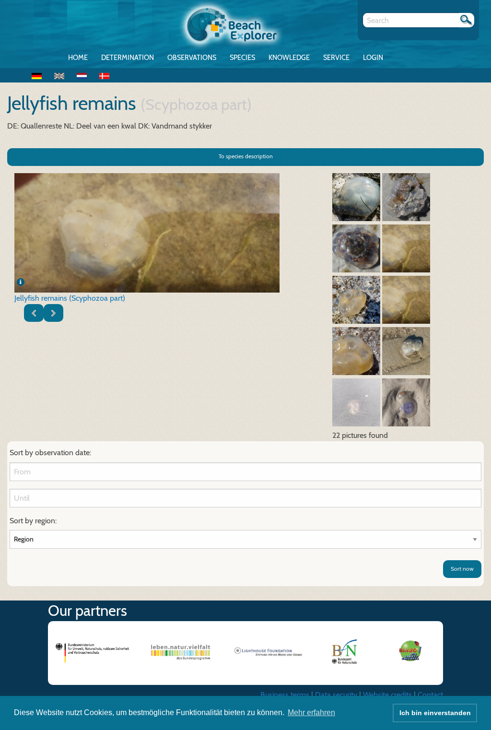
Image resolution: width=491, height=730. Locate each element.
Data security (336, 694)
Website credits (387, 694)
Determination (127, 57)
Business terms (284, 694)
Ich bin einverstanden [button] (435, 713)
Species (242, 57)
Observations (191, 57)
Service (336, 57)
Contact (430, 694)
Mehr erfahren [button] (311, 712)
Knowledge (289, 57)
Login (373, 57)
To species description (246, 156)
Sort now (462, 568)
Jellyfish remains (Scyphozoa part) (69, 298)
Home (78, 57)
